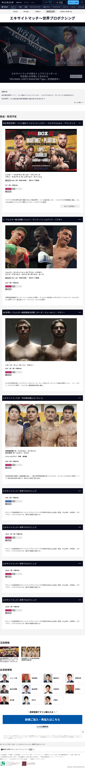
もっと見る (77, 102)
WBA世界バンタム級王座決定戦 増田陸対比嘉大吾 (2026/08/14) (23, 99)
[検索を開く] (82, 2)
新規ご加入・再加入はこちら (42, 719)
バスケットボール (66, 11)
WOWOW (8, 2)
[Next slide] (79, 49)
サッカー (26, 11)
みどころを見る (69, 206)
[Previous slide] (6, 49)
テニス (15, 11)
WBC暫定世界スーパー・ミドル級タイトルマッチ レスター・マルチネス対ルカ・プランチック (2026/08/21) (37, 95)
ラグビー (38, 11)
